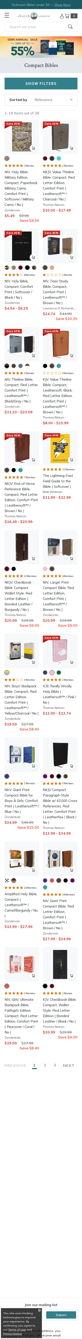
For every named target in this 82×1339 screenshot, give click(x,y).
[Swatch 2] (52, 158)
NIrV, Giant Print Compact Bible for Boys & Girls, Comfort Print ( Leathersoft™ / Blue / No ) (22, 801)
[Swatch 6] (45, 887)
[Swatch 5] (34, 267)
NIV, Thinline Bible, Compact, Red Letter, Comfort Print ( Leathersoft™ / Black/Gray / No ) (21, 390)
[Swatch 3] (58, 158)
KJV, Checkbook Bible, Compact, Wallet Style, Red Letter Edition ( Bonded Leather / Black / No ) (60, 1010)
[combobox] (41, 27)
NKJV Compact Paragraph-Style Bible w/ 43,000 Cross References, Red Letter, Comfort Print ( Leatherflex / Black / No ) (60, 806)
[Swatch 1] (7, 158)
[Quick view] (33, 148)
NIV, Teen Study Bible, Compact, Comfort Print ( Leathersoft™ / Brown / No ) (55, 292)
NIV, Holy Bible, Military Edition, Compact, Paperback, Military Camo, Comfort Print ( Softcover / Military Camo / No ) (21, 188)
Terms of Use (17, 1329)
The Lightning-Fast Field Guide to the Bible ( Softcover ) (58, 481)
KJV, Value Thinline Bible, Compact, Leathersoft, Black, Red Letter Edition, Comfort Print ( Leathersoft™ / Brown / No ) (58, 395)
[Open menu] (7, 15)
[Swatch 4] (27, 267)
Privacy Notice (12, 1333)
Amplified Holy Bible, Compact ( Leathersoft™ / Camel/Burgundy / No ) (21, 905)
